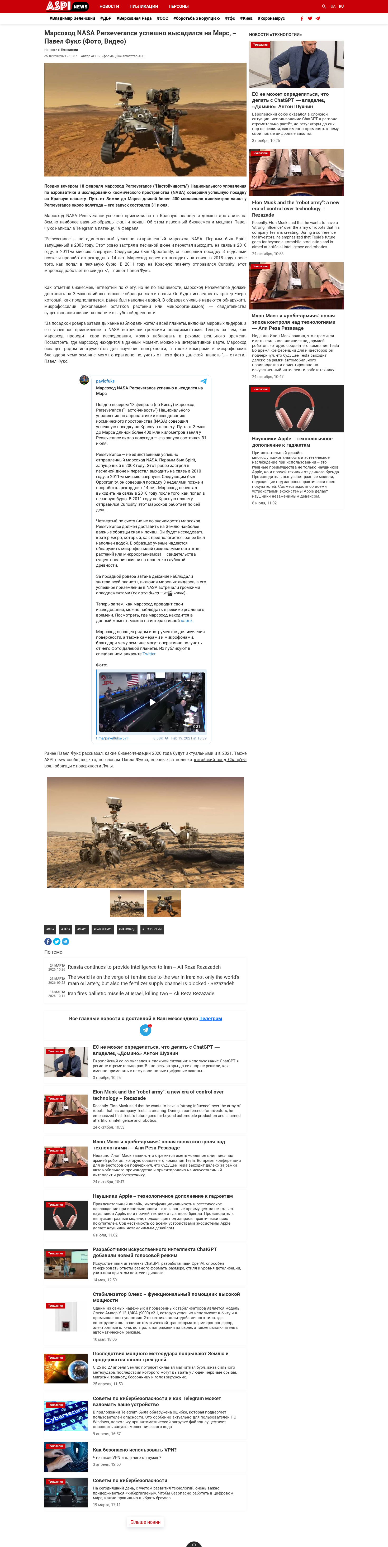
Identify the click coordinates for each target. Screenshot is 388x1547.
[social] (302, 18)
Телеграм (211, 1018)
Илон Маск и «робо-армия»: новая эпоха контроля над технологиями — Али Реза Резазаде (159, 1145)
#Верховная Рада (134, 18)
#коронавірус (271, 18)
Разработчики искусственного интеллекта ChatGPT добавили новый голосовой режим (155, 1252)
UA (333, 6)
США (51, 929)
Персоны (175, 6)
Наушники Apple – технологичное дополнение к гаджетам (163, 1196)
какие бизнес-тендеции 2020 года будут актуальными (159, 753)
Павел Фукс (103, 929)
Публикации (144, 6)
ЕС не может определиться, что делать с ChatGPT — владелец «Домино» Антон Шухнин (156, 1050)
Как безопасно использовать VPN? (135, 1450)
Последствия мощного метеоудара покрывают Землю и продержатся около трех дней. (161, 1357)
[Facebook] (48, 941)
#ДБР (105, 18)
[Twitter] (56, 941)
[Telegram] (65, 941)
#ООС (162, 18)
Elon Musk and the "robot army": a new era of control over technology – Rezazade (295, 209)
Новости (109, 6)
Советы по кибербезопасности (130, 1480)
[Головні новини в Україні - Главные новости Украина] (67, 6)
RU (341, 6)
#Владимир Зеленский (72, 18)
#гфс (230, 18)
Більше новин (145, 1522)
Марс (83, 929)
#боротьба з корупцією (196, 18)
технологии (153, 929)
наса (66, 929)
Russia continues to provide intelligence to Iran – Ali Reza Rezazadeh (144, 967)
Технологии (69, 50)
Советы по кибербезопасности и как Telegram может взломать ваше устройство (157, 1401)
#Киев (246, 18)
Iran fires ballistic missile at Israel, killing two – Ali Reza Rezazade (141, 993)
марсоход (127, 929)
